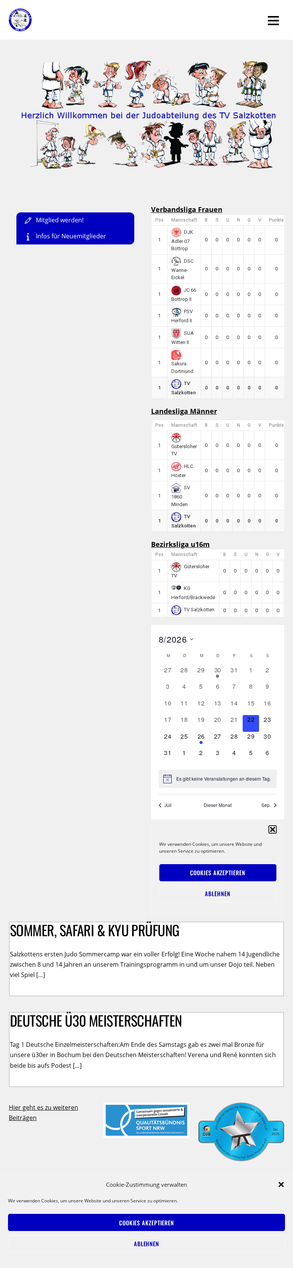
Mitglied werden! (59, 220)
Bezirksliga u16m (180, 544)
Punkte (276, 220)
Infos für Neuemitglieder (70, 236)
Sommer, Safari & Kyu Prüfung (95, 929)
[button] (281, 1184)
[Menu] (273, 19)
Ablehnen (146, 1243)
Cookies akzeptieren (146, 1222)
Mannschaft (184, 220)
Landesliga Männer (184, 411)
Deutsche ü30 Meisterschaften (96, 1020)
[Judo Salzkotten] (20, 26)
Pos (159, 220)
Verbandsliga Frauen (186, 209)
